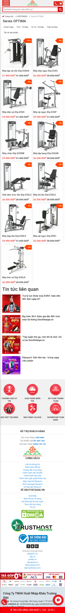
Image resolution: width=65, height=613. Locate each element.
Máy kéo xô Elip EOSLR (13, 277)
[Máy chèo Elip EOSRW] (17, 136)
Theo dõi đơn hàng (32, 504)
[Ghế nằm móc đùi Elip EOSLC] (17, 177)
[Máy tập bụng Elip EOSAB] (48, 136)
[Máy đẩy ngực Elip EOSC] (48, 53)
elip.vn (32, 556)
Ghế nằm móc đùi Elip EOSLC (17, 195)
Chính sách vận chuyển (32, 473)
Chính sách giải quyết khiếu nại (32, 478)
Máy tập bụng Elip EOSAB (45, 153)
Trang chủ (9, 16)
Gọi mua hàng (28, 437)
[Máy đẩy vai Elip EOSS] (17, 94)
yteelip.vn (32, 559)
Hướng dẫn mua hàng (32, 470)
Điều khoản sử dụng (32, 498)
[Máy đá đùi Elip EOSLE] (48, 177)
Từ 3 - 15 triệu (22, 27)
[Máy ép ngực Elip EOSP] (48, 94)
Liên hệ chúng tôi (32, 464)
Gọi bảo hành (26, 444)
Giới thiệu (33, 496)
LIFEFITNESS (22, 16)
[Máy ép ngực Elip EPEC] (48, 218)
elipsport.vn (32, 554)
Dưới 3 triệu (9, 27)
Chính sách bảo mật (32, 475)
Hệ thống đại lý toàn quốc (32, 501)
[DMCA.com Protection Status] (32, 514)
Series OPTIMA (14, 21)
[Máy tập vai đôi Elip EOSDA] (17, 53)
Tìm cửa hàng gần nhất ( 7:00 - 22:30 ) (33, 610)
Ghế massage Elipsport (32, 484)
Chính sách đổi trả (32, 467)
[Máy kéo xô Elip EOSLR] (17, 260)
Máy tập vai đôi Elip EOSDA (15, 71)
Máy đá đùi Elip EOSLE (44, 195)
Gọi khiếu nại (26, 440)
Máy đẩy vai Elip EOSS (13, 112)
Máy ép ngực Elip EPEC (44, 236)
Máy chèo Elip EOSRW (13, 153)
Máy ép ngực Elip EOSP (45, 112)
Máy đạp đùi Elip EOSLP (14, 236)
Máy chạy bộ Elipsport (32, 481)
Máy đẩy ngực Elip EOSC (45, 71)
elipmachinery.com (32, 568)
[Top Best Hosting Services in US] (32, 525)
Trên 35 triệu (52, 27)
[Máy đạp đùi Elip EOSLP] (17, 218)
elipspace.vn (32, 562)
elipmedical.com (32, 565)
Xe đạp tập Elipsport (32, 487)
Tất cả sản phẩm (11, 32)
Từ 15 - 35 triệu (37, 27)
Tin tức (33, 507)
